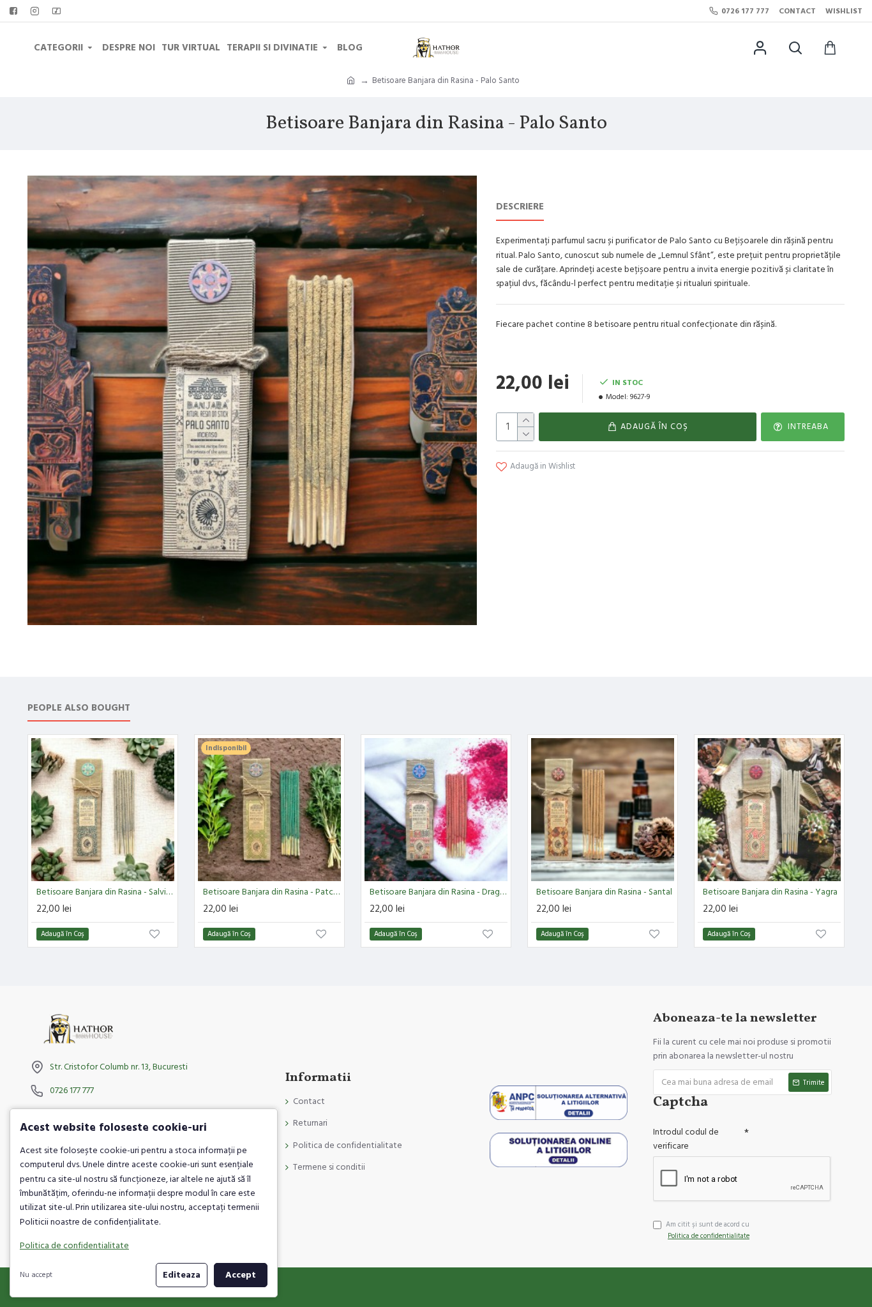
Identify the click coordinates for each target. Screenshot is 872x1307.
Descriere (520, 207)
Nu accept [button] (36, 1274)
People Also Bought (78, 708)
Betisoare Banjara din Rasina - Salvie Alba (105, 892)
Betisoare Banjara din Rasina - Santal (604, 892)
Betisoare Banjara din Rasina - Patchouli (272, 892)
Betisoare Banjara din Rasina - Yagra (770, 892)
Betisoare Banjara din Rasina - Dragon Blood (438, 892)
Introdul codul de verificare (686, 1139)
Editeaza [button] (181, 1275)
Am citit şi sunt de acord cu (707, 1230)
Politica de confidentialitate (74, 1245)
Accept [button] (240, 1275)
